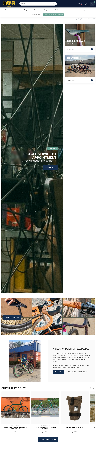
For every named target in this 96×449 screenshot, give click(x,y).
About (70, 19)
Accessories (75, 10)
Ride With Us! (91, 19)
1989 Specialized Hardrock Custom (45, 428)
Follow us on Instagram (77, 372)
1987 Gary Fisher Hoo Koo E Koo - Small (15, 428)
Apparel (85, 10)
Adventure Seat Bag (74, 427)
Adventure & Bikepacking (19, 10)
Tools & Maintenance (61, 10)
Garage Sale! (36, 15)
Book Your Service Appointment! (53, 15)
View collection (47, 439)
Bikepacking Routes (79, 19)
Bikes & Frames (35, 10)
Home (7, 10)
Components (47, 10)
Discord (58, 372)
